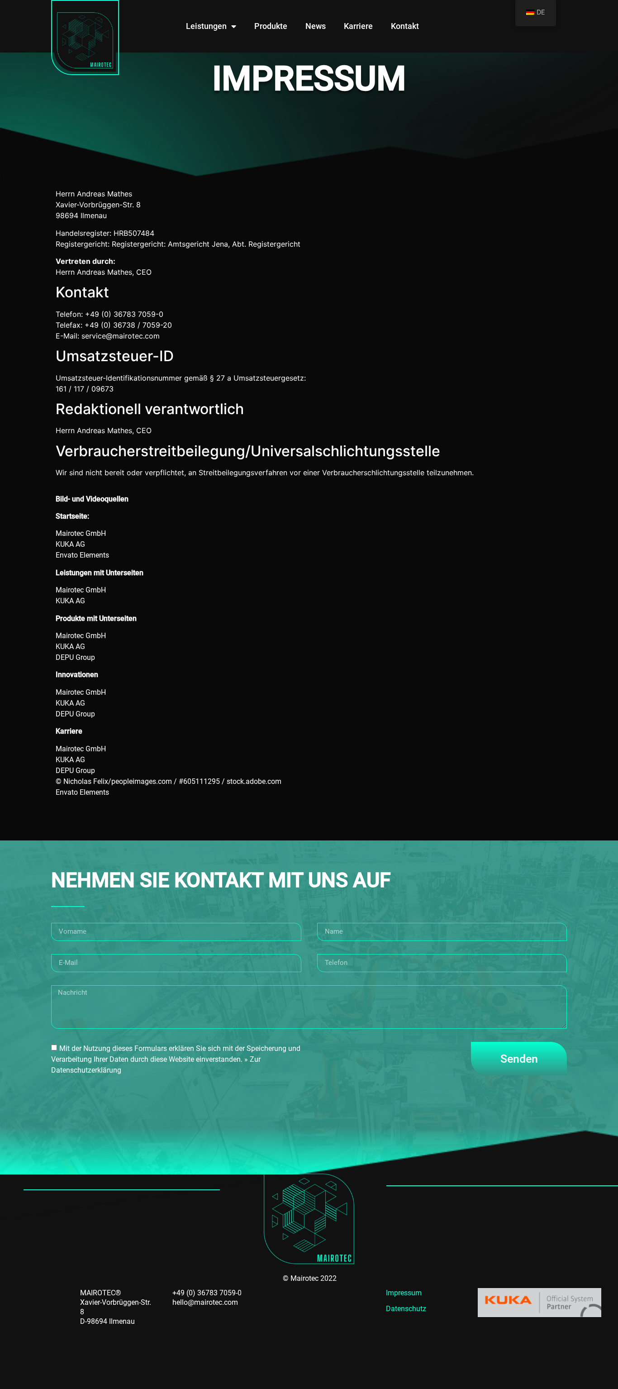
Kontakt (405, 26)
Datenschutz (406, 1308)
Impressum (404, 1293)
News (315, 26)
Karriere (358, 26)
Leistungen (206, 26)
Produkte (270, 26)
